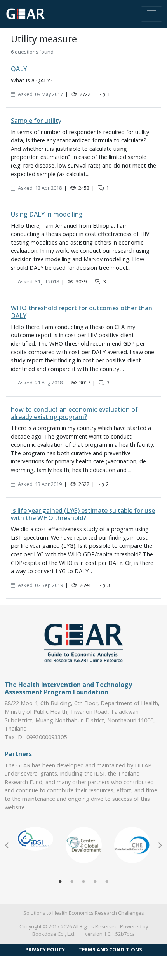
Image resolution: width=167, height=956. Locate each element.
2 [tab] (72, 882)
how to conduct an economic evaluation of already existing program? (74, 413)
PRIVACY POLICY (45, 949)
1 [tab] (60, 882)
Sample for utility (36, 120)
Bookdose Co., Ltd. (53, 933)
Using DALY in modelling (47, 214)
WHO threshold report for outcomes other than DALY (81, 312)
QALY (19, 69)
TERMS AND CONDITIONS (110, 949)
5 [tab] (107, 882)
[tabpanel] (35, 839)
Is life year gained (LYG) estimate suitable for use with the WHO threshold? (83, 514)
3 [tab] (83, 882)
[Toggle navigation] (151, 14)
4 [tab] (95, 882)
